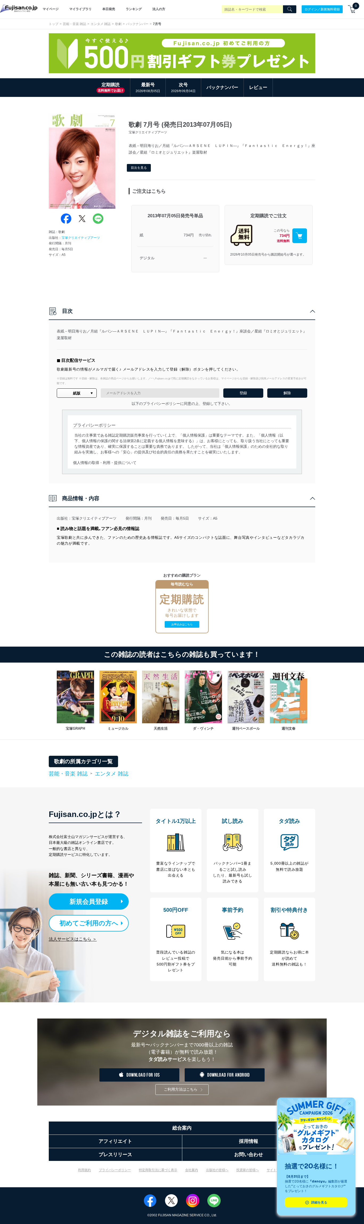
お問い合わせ (248, 1154)
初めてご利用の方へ (88, 923)
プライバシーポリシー (115, 1170)
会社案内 (191, 1170)
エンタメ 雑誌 (101, 24)
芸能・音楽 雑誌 (74, 24)
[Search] (289, 9)
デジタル (147, 258)
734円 (189, 235)
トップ (53, 24)
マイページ (51, 9)
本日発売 (108, 9)
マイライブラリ (80, 9)
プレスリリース (115, 1154)
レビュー (258, 87)
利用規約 (84, 1170)
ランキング (134, 9)
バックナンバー (137, 24)
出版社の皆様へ (217, 1170)
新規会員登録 (89, 901)
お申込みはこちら (182, 624)
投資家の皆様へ (247, 1170)
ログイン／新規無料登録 (322, 9)
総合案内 (182, 1128)
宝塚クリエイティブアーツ (81, 238)
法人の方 (158, 9)
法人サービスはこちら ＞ (73, 939)
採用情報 (248, 1141)
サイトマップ (276, 1170)
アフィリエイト (115, 1141)
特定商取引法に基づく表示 (158, 1170)
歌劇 (118, 24)
